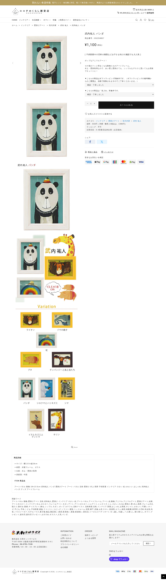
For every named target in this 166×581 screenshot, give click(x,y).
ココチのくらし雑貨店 (30, 11)
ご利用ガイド (66, 535)
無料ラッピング (91, 535)
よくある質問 (90, 538)
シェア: (88, 138)
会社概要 (64, 547)
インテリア (100, 121)
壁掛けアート (114, 121)
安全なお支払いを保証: (94, 157)
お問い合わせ (66, 538)
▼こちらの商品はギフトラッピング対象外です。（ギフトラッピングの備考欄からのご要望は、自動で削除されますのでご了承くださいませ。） (118, 79)
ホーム (14, 25)
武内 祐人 (137, 121)
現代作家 (126, 121)
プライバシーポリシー (70, 544)
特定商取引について (69, 541)
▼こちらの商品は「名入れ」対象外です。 (102, 91)
